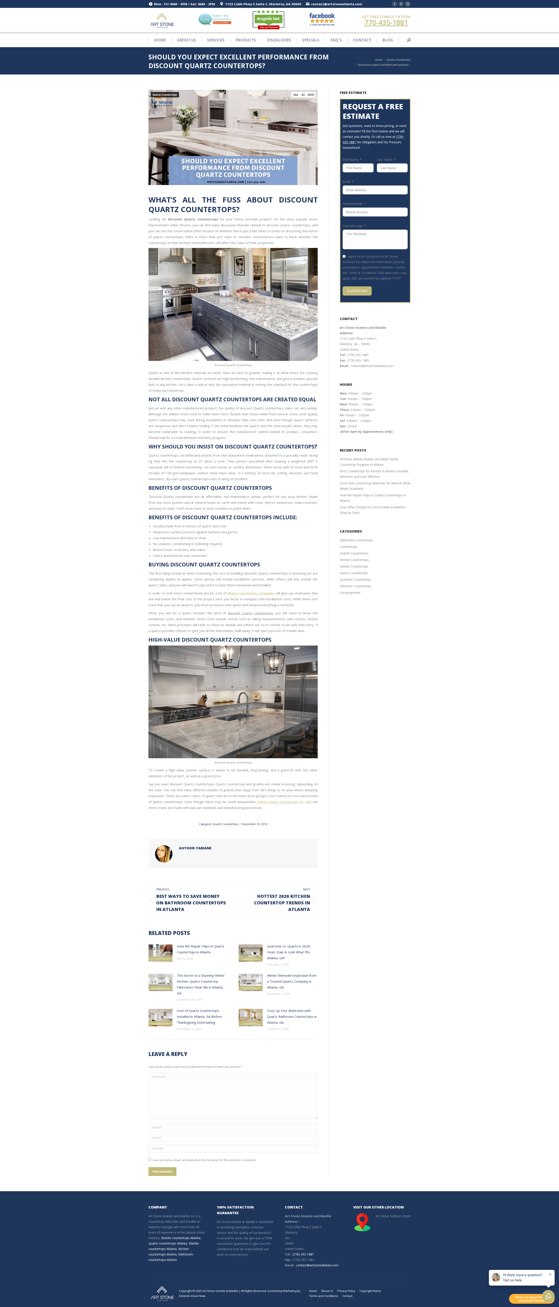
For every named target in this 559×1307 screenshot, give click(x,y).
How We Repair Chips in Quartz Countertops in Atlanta (200, 949)
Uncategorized (350, 592)
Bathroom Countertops (356, 540)
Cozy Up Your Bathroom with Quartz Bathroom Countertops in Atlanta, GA (292, 1016)
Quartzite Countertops (355, 579)
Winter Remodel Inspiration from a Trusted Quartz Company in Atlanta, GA (291, 981)
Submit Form (357, 291)
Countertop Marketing (282, 1291)
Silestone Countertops (355, 586)
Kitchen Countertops (354, 560)
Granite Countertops (354, 553)
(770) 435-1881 (358, 355)
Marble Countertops (354, 566)
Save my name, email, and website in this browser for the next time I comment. (204, 1160)
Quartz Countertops (165, 94)
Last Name (385, 160)
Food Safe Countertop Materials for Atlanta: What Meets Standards (375, 486)
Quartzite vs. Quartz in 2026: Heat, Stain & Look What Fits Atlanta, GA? (289, 952)
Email (346, 182)
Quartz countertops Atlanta (167, 1243)
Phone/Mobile (352, 204)
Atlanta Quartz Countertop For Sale (284, 802)
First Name (350, 160)
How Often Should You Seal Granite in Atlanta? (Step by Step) (372, 510)
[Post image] (160, 953)
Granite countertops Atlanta (180, 1238)
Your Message (353, 226)
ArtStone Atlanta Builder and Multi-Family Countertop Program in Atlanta (369, 462)
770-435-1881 (386, 22)
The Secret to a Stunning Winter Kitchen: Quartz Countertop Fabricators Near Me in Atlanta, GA (201, 984)
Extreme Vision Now (192, 1296)
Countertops (348, 547)
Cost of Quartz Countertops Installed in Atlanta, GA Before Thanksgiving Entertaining (199, 1016)
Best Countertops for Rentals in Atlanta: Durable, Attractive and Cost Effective (374, 474)
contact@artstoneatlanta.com (372, 366)
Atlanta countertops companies (251, 593)
